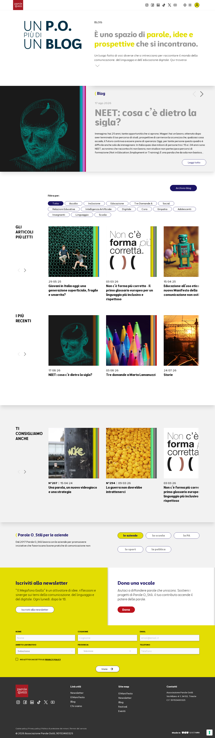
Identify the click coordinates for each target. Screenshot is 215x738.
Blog (72, 701)
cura (144, 209)
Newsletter (77, 692)
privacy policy (53, 659)
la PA (186, 535)
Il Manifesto (77, 697)
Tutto (55, 203)
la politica (158, 549)
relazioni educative (63, 209)
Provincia (83, 645)
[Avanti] (202, 94)
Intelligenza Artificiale (98, 209)
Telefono (145, 645)
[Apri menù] (190, 5)
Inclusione (94, 203)
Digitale (126, 209)
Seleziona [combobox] (88, 651)
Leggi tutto (194, 162)
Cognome (83, 631)
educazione (117, 203)
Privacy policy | (34, 728)
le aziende (130, 535)
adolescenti (184, 209)
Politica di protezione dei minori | (55, 728)
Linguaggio (82, 214)
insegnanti (58, 214)
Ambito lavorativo (26, 645)
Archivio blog (183, 188)
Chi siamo (76, 706)
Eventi (122, 711)
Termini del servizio (78, 728)
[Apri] (97, 66)
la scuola (158, 535)
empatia (162, 209)
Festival (122, 706)
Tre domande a (143, 203)
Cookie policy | (22, 728)
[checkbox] (17, 659)
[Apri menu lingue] (182, 5)
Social (166, 203)
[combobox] (45, 651)
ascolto (73, 203)
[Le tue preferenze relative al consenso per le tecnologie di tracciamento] (209, 732)
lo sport (130, 549)
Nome (18, 631)
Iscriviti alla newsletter (34, 609)
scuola (103, 214)
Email (143, 631)
